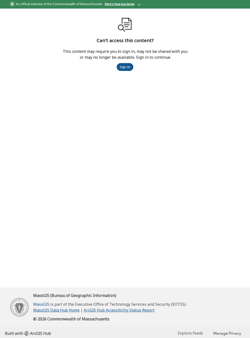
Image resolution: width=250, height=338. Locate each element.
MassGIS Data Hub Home (56, 310)
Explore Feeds (190, 333)
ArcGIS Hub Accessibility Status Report (119, 310)
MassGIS (41, 304)
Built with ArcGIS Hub (28, 333)
